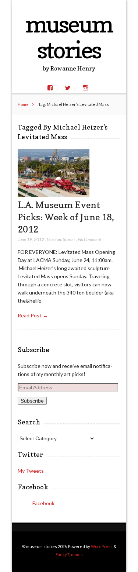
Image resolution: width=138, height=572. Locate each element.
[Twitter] (68, 88)
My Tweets (31, 471)
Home (23, 104)
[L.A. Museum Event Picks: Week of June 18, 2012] (53, 195)
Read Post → (33, 315)
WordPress (102, 546)
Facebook (33, 487)
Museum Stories (61, 239)
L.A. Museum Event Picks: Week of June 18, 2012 (66, 216)
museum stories (69, 37)
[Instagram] (85, 88)
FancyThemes (69, 554)
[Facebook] (50, 88)
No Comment (89, 239)
